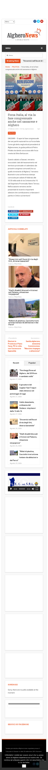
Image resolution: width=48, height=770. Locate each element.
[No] (45, 761)
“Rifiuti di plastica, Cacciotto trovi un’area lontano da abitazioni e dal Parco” (23, 323)
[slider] (22, 488)
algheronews (29, 129)
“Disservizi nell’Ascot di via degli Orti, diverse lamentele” (23, 260)
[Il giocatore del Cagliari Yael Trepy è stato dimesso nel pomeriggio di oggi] (14, 387)
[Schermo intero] (37, 489)
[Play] (11, 489)
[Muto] (33, 489)
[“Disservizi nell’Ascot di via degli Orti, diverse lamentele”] (24, 245)
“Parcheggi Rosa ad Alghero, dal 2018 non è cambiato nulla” (28, 373)
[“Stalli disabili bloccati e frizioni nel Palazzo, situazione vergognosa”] (24, 277)
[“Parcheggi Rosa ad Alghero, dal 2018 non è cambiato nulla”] (14, 373)
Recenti (16, 363)
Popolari (32, 363)
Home (7, 67)
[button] (24, 482)
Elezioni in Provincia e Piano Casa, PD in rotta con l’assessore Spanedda (15, 346)
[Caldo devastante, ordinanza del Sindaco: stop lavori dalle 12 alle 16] (14, 405)
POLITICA (15, 67)
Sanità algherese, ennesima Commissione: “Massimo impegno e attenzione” (32, 346)
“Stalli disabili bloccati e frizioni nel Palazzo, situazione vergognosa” (23, 292)
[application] (24, 482)
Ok (24, 766)
